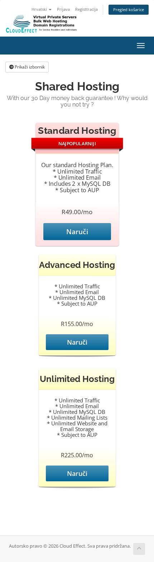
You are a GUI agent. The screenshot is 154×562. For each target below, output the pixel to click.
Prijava (63, 9)
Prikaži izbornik (29, 67)
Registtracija (86, 9)
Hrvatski (40, 9)
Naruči (77, 231)
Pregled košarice (128, 9)
